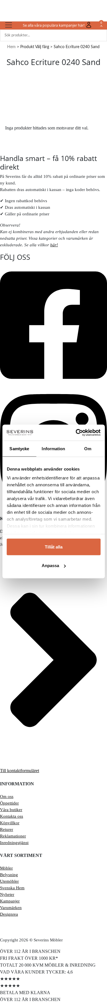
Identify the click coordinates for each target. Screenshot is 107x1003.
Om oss (6, 796)
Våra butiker (11, 809)
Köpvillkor (9, 823)
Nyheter (7, 894)
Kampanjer (10, 901)
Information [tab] (53, 448)
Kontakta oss (11, 816)
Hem (11, 47)
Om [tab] (87, 448)
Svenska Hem (12, 888)
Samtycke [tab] (19, 448)
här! (54, 245)
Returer (6, 829)
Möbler (6, 868)
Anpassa (50, 565)
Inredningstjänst (14, 842)
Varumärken (11, 907)
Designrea (9, 914)
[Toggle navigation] (8, 25)
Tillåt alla (53, 546)
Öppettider (9, 803)
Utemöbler (9, 881)
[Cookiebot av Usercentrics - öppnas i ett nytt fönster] (76, 432)
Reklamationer (13, 836)
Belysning (9, 874)
